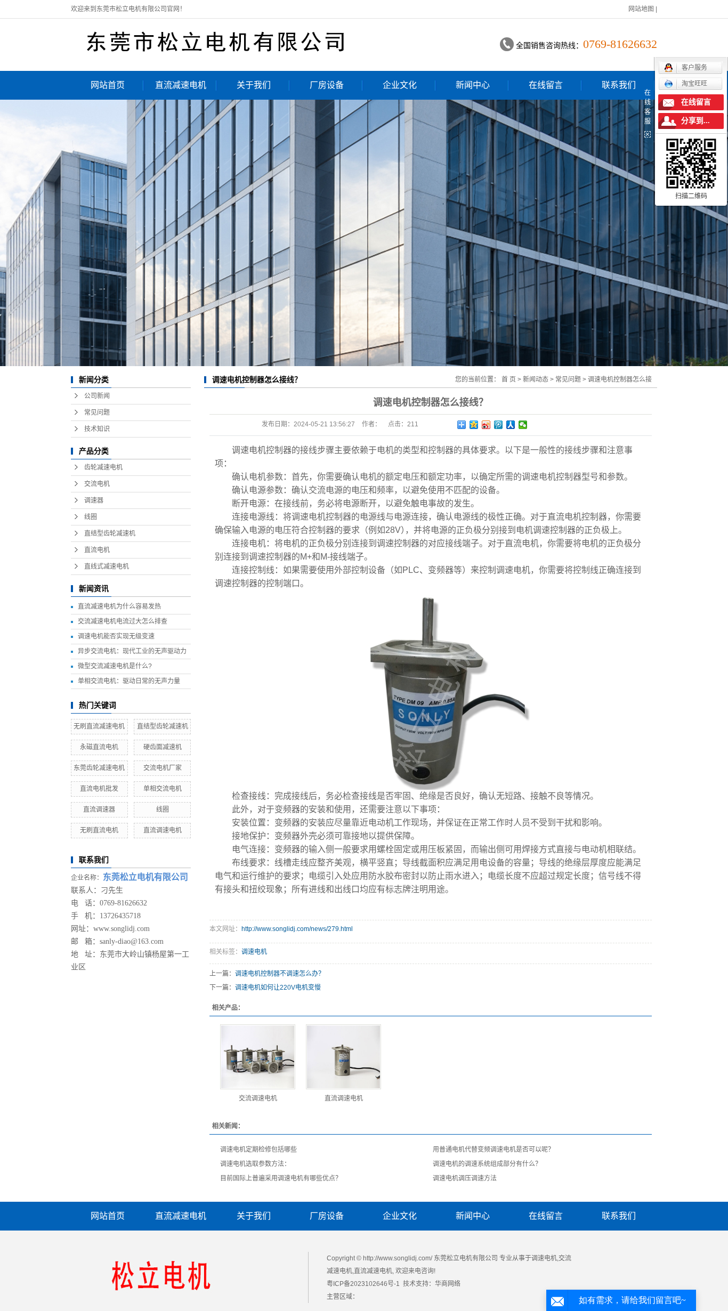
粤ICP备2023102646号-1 (363, 1284)
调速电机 (249, 450)
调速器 (93, 500)
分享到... (695, 121)
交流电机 (97, 484)
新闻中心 (473, 85)
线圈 (90, 517)
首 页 (508, 379)
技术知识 (97, 429)
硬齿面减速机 (162, 747)
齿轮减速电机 (103, 467)
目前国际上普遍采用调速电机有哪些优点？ (281, 1178)
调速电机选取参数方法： (255, 1164)
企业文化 (400, 85)
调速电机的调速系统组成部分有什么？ (487, 1164)
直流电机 (97, 550)
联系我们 (619, 85)
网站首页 (108, 85)
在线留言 (546, 85)
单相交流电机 (162, 788)
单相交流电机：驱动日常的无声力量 (129, 681)
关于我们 (254, 85)
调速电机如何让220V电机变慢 (278, 987)
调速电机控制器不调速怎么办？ (280, 973)
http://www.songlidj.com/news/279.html (297, 929)
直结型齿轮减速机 (109, 533)
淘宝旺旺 (694, 83)
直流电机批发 (99, 788)
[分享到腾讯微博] (498, 424)
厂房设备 (327, 85)
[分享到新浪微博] (486, 424)
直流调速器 (99, 809)
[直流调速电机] (343, 1056)
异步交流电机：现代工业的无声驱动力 (132, 651)
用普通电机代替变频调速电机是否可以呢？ (493, 1149)
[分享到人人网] (510, 424)
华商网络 (447, 1284)
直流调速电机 (162, 830)
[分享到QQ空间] (474, 424)
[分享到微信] (523, 424)
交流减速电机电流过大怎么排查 (122, 621)
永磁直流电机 (99, 747)
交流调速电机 (258, 1098)
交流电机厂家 (162, 768)
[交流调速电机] (257, 1056)
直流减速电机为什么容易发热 (119, 606)
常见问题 (97, 412)
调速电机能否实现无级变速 (116, 636)
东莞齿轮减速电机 (99, 768)
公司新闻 (97, 396)
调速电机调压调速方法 (465, 1178)
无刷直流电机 (99, 830)
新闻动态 (535, 379)
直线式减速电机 (106, 566)
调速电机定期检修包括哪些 (258, 1149)
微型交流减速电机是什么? (115, 666)
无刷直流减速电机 (99, 726)
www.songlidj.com (121, 929)
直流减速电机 (180, 85)
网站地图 (641, 9)
